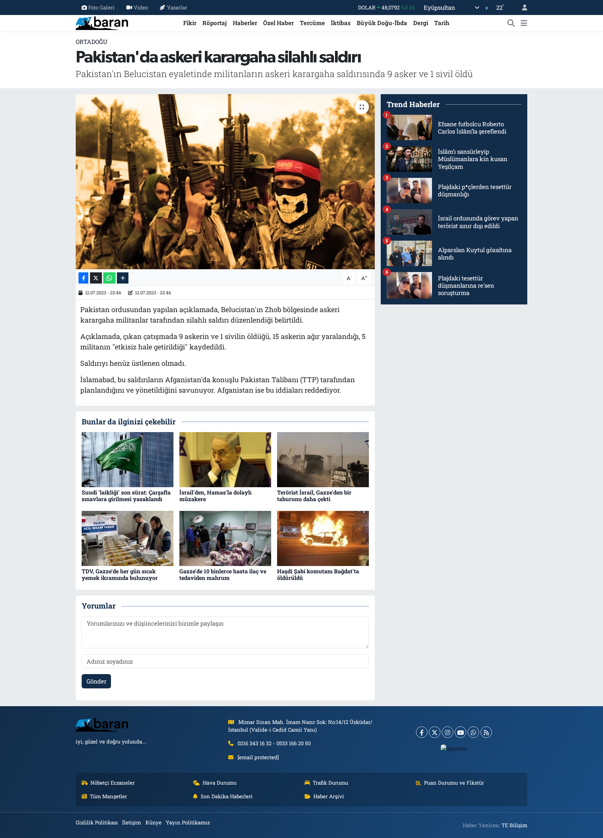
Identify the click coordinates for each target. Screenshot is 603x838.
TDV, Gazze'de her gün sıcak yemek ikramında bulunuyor (120, 574)
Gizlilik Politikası (97, 822)
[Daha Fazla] (122, 278)
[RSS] (486, 732)
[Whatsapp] (473, 732)
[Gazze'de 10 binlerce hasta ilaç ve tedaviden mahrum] (225, 538)
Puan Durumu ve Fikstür (454, 782)
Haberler (245, 23)
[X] (434, 732)
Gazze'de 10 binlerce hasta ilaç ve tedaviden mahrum (222, 574)
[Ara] (511, 23)
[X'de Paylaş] (96, 278)
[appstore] (454, 748)
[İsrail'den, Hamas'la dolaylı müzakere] (225, 459)
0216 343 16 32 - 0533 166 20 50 (274, 743)
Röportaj (214, 23)
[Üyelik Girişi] (521, 7)
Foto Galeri (101, 7)
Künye (154, 822)
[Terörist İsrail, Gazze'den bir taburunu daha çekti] (323, 459)
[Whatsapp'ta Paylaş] (109, 278)
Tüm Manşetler (108, 796)
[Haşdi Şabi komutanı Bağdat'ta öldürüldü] (323, 538)
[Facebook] (421, 732)
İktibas (341, 23)
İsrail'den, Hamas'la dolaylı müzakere (215, 496)
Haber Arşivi (328, 796)
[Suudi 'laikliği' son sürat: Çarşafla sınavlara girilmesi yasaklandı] (127, 459)
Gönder (96, 681)
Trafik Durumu (330, 782)
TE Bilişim (514, 825)
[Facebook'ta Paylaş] (83, 278)
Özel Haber (278, 23)
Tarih (441, 23)
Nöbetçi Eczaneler (112, 782)
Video (141, 7)
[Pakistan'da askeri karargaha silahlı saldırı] (225, 181)
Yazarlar (177, 7)
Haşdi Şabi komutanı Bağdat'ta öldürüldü (318, 574)
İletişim (131, 822)
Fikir (189, 23)
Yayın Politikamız (188, 822)
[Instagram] (447, 732)
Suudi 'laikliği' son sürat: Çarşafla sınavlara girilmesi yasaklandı (126, 496)
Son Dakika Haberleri (227, 796)
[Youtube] (460, 732)
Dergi (420, 23)
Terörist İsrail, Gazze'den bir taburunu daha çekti (314, 496)
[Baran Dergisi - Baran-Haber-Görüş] (102, 22)
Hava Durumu (220, 782)
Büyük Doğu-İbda (382, 23)
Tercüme (312, 23)
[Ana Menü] (524, 23)
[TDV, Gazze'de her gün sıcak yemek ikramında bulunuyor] (127, 538)
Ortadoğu (91, 42)
